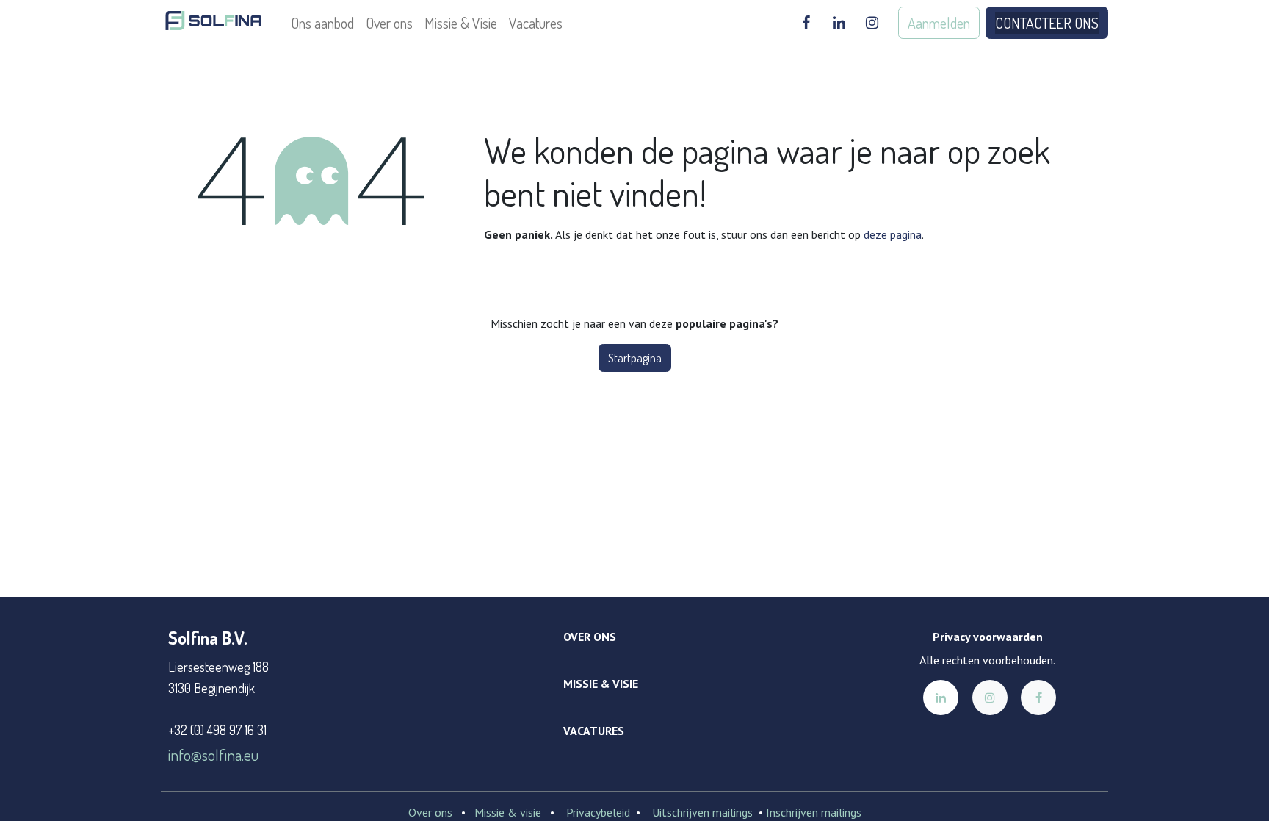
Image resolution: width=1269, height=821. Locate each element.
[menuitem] (322, 23)
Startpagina (635, 358)
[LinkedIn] (838, 22)
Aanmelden (939, 22)
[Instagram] (871, 22)
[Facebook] (805, 22)
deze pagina (893, 234)
